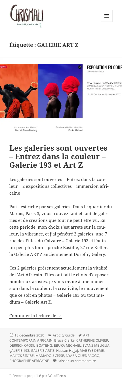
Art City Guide (64, 335)
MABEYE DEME (92, 350)
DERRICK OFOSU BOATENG (30, 345)
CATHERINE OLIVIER (92, 340)
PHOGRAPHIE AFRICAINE (29, 360)
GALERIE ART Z (42, 350)
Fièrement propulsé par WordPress (37, 375)
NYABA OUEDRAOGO (82, 355)
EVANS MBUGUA (96, 345)
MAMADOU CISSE (49, 355)
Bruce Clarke (64, 340)
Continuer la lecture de (35, 315)
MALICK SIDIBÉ (21, 355)
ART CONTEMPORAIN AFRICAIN (49, 338)
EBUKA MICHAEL (67, 345)
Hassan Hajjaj (67, 350)
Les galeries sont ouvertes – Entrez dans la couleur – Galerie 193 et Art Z (58, 156)
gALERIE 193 (19, 350)
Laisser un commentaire (77, 360)
